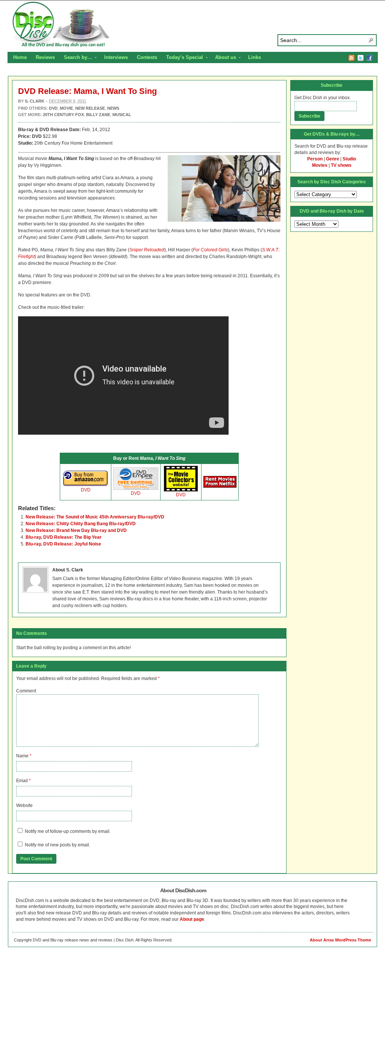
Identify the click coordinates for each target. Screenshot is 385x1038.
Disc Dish (192, 24)
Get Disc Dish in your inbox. (322, 97)
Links (254, 57)
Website (24, 805)
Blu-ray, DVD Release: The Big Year (64, 537)
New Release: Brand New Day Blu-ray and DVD (76, 530)
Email (22, 780)
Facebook (370, 58)
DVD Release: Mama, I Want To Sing (87, 91)
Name (22, 755)
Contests (147, 57)
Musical (121, 114)
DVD (86, 490)
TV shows (341, 165)
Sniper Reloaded (146, 249)
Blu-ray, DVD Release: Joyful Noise (63, 544)
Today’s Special (182, 58)
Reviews (45, 57)
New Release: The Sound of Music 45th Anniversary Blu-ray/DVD (95, 517)
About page (192, 919)
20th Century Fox (63, 114)
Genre (332, 159)
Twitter (361, 58)
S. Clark (34, 101)
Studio (349, 159)
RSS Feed (352, 58)
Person (315, 159)
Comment (26, 691)
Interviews (116, 57)
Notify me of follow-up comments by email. (68, 831)
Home (20, 57)
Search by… (75, 58)
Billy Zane (98, 114)
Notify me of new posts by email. (57, 845)
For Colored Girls (210, 249)
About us (223, 58)
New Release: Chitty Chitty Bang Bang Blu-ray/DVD (81, 523)
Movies (319, 165)
